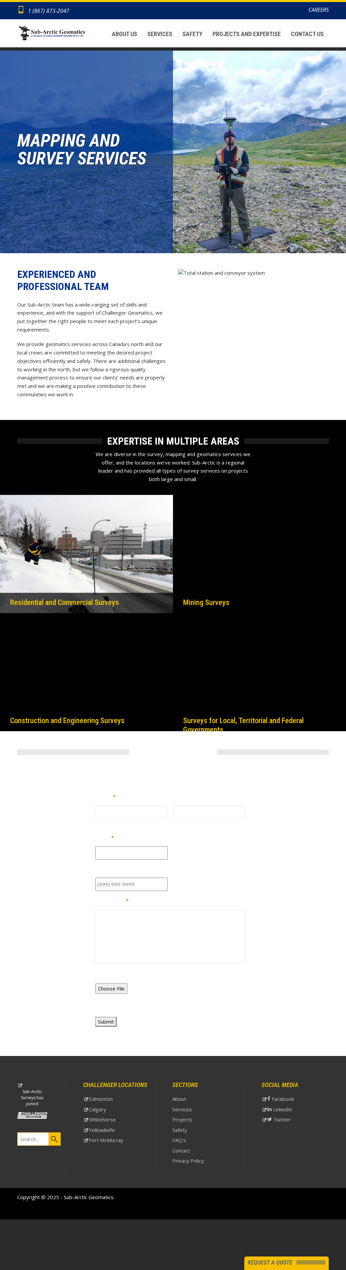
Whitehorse (113, 1120)
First (100, 821)
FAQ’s (179, 1140)
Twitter (292, 1120)
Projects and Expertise (247, 33)
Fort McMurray (116, 1141)
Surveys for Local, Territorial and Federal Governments (257, 717)
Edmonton (111, 1099)
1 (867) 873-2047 (48, 11)
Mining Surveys (203, 599)
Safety (192, 33)
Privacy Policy (188, 1160)
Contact (181, 1150)
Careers (318, 10)
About (179, 1098)
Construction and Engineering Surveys (62, 717)
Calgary (108, 1110)
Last (177, 821)
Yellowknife (112, 1131)
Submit (106, 1021)
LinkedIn (292, 1110)
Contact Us (307, 33)
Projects (182, 1119)
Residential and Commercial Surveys (57, 599)
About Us (124, 33)
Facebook (292, 1099)
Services (159, 33)
